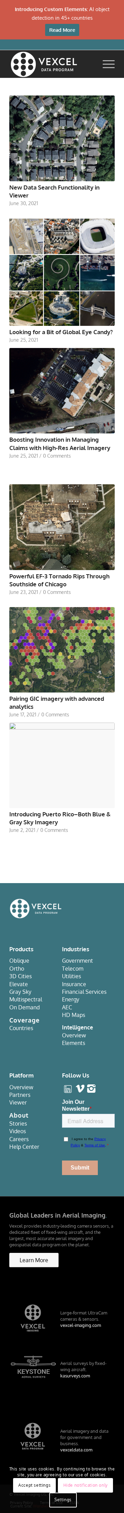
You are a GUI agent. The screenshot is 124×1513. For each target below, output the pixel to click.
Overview (74, 1035)
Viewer (18, 1102)
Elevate (18, 984)
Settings (63, 1499)
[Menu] (105, 64)
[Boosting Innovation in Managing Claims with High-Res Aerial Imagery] (62, 391)
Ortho (16, 968)
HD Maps (73, 1014)
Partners (19, 1094)
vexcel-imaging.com (80, 1325)
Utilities (71, 976)
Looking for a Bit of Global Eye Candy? (61, 332)
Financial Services (84, 991)
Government (77, 960)
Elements (73, 1042)
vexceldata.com (76, 1449)
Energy (70, 999)
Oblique (19, 960)
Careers (19, 1139)
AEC (67, 1007)
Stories (18, 1123)
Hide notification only (85, 1485)
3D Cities (20, 976)
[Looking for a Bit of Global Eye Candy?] (62, 271)
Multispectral (25, 999)
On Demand (24, 1007)
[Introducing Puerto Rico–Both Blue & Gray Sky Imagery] (62, 765)
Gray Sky (20, 991)
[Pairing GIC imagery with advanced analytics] (62, 650)
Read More (62, 30)
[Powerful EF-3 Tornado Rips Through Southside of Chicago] (62, 527)
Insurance (74, 984)
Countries (21, 1028)
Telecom (72, 968)
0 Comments (57, 456)
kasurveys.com (75, 1375)
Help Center (24, 1146)
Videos (17, 1131)
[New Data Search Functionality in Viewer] (62, 138)
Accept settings (34, 1485)
